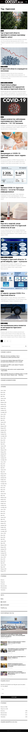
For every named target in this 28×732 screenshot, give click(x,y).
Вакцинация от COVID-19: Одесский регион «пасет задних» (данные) (13, 155)
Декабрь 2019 (3, 549)
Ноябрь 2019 (3, 551)
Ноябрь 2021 (3, 503)
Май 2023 (3, 467)
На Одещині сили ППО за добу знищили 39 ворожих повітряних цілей (12, 365)
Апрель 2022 (3, 493)
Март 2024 (3, 448)
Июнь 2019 (3, 561)
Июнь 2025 (3, 418)
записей (3, 602)
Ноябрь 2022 (3, 479)
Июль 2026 (3, 392)
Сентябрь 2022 (4, 483)
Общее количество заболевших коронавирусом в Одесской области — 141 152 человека (13, 121)
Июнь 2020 (3, 537)
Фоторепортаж (4, 587)
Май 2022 (3, 491)
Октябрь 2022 (3, 481)
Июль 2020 (3, 535)
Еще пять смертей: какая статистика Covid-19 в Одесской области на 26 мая (13, 226)
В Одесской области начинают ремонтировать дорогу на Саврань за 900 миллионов (17, 673)
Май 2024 (3, 444)
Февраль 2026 (3, 402)
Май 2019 (3, 563)
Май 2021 (3, 515)
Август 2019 (3, 557)
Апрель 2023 (3, 469)
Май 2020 (3, 539)
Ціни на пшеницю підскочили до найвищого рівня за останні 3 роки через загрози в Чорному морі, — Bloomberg (14, 374)
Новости (2, 30)
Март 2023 (3, 471)
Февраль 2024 (3, 450)
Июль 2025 (3, 416)
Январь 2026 (3, 404)
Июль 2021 (3, 511)
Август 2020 (3, 533)
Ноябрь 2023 (3, 456)
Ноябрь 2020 (3, 527)
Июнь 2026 (3, 394)
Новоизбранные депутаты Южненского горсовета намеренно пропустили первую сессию (17, 650)
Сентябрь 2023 (4, 459)
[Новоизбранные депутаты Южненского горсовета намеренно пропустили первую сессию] (4, 650)
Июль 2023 (3, 463)
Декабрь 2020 (3, 525)
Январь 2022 (3, 499)
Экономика (3, 589)
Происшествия (10, 82)
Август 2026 (3, 390)
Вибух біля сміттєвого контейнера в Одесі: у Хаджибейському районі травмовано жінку (10, 356)
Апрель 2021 (3, 517)
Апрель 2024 (3, 446)
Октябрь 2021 (3, 505)
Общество (5, 66)
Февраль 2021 (3, 521)
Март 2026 (3, 400)
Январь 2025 (3, 428)
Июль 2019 (3, 559)
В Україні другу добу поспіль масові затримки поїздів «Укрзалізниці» (12, 370)
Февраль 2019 (3, 569)
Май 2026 (3, 396)
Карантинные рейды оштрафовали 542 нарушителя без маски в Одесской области (13, 87)
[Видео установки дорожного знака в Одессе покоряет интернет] (4, 643)
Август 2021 (3, 509)
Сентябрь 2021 (4, 507)
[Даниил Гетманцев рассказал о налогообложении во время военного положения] (4, 665)
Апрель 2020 (3, 541)
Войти (2, 599)
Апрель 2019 (3, 565)
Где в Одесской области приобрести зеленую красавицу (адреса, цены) (13, 35)
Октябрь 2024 (3, 434)
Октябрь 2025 (3, 410)
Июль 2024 (3, 440)
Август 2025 (3, 414)
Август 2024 (3, 438)
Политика (3, 584)
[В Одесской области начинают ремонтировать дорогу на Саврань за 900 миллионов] (4, 673)
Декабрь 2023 (3, 454)
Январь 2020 (3, 547)
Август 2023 (3, 462)
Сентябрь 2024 (4, 436)
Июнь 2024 (3, 442)
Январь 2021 (3, 523)
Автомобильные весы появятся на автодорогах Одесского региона (13, 328)
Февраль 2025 (3, 426)
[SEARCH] (25, 346)
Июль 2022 (3, 487)
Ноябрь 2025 (3, 408)
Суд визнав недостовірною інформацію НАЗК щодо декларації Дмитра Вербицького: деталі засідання (12, 361)
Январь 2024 (3, 452)
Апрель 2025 (3, 422)
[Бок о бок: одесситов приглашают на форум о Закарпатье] (4, 658)
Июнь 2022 (3, 489)
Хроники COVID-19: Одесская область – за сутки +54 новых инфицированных (12, 190)
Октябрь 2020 (3, 529)
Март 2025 (3, 424)
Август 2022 (3, 485)
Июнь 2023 (3, 465)
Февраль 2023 (3, 473)
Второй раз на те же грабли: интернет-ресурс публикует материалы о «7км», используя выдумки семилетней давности (13, 635)
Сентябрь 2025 (4, 412)
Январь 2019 (3, 571)
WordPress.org (4, 608)
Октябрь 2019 (3, 553)
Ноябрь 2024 (3, 432)
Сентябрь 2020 (4, 531)
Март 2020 (3, 543)
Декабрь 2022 (3, 477)
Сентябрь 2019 (4, 555)
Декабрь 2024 (3, 430)
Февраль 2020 (3, 545)
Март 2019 (3, 567)
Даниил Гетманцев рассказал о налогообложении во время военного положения (17, 665)
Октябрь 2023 (3, 457)
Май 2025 (3, 420)
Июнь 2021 (3, 513)
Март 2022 (3, 495)
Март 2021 (3, 519)
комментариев (5, 605)
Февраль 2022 (3, 497)
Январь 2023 (3, 475)
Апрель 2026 (3, 398)
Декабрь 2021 (3, 501)
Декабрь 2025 (3, 406)
